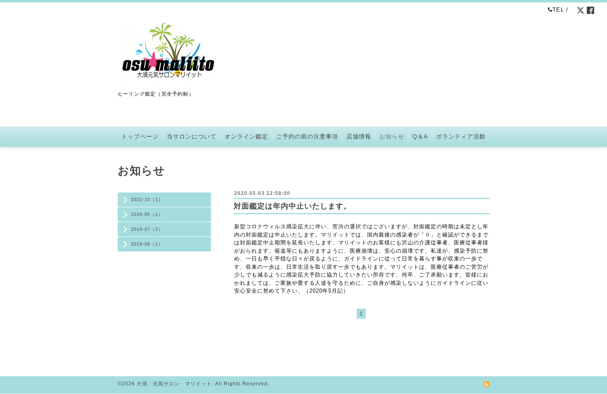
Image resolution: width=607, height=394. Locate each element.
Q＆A (420, 136)
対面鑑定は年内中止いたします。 (292, 206)
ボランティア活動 (461, 136)
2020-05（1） (147, 214)
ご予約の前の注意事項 (307, 136)
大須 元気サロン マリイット (174, 384)
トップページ (140, 136)
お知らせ (391, 136)
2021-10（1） (147, 199)
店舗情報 (358, 136)
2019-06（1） (147, 244)
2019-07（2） (147, 229)
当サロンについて (191, 136)
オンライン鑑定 (246, 136)
